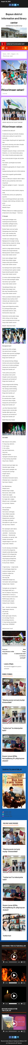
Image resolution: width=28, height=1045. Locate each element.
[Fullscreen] (24, 962)
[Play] (4, 962)
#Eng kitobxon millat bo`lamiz (8, 651)
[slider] (13, 982)
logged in (13, 666)
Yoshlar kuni (7, 936)
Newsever (11, 1043)
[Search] (23, 48)
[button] (14, 957)
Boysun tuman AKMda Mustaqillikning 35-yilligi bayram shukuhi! (13, 758)
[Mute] (22, 962)
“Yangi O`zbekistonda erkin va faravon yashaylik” (20, 654)
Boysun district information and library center (14, 18)
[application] (14, 957)
